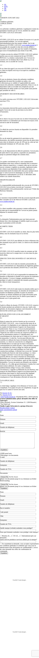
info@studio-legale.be (8, 397)
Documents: (4, 473)
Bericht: (2, 431)
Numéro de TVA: (6, 469)
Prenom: (3, 496)
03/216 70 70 (6, 393)
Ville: (2, 516)
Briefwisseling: (5, 481)
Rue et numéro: (5, 508)
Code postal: (4, 512)
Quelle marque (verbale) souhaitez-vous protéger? (16, 528)
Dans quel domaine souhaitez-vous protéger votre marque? (19, 532)
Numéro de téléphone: (7, 427)
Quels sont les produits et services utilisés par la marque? (18, 539)
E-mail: (2, 457)
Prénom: (3, 419)
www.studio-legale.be (29, 45)
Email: (2, 423)
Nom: (2, 415)
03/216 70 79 (7, 395)
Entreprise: (3, 465)
